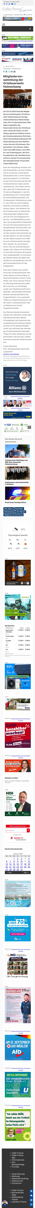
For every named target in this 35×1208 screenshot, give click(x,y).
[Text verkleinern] (31, 1195)
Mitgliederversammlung (13, 515)
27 (7, 869)
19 (29, 864)
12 (29, 861)
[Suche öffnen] (30, 29)
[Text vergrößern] (31, 1191)
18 (25, 864)
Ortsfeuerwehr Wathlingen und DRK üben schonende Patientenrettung (16, 462)
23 (18, 867)
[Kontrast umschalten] (31, 1200)
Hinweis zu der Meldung (11, 354)
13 (7, 864)
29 (14, 869)
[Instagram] (6, 4)
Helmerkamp (16, 69)
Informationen (18, 1160)
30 (18, 869)
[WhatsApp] (15, 4)
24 (21, 867)
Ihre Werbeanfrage (18, 1163)
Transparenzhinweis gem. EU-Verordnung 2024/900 (20, 41)
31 (21, 869)
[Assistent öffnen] (5, 1203)
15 (14, 864)
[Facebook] (4, 4)
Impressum (17, 1183)
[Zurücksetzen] (31, 1204)
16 (18, 864)
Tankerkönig (10, 655)
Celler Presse (17, 1153)
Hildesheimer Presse (17, 1198)
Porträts (15, 1167)
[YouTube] (12, 4)
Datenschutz (17, 1181)
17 (22, 864)
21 (10, 867)
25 (25, 867)
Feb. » (26, 872)
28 (10, 869)
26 (29, 867)
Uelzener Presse (19, 1202)
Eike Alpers (8, 509)
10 (21, 861)
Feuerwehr (7, 69)
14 (10, 864)
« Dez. (9, 872)
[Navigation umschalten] (4, 24)
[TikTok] (9, 4)
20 (7, 867)
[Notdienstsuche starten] (28, 830)
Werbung (16, 1176)
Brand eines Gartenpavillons (15, 502)
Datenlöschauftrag (20, 1178)
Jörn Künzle (20, 512)
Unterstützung (18, 1174)
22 (14, 867)
